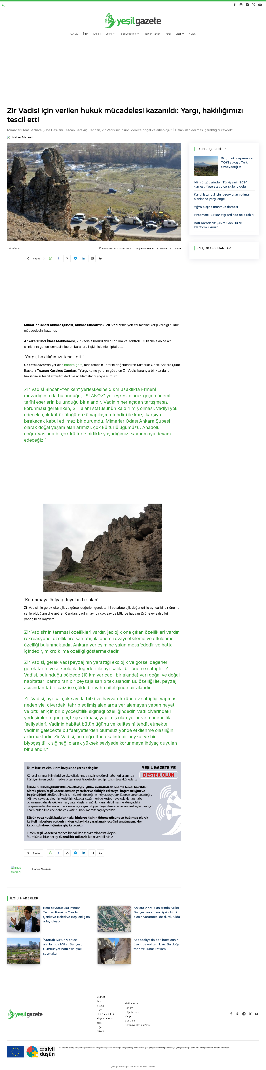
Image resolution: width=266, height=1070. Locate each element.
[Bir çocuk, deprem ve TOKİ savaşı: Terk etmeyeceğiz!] (206, 166)
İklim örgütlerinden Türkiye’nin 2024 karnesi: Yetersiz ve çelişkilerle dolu (220, 184)
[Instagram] (241, 5)
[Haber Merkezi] (9, 137)
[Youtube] (260, 5)
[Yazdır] (100, 258)
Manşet (164, 248)
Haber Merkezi (22, 137)
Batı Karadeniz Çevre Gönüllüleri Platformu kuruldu (218, 225)
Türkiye (177, 248)
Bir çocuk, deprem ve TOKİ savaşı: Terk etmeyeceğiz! (236, 162)
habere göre (73, 365)
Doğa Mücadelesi (145, 248)
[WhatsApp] (50, 258)
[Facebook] (234, 5)
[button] (3, 5)
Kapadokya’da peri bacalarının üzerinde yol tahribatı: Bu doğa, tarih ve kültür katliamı (157, 944)
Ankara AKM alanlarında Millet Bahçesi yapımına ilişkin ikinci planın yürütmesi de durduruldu (157, 912)
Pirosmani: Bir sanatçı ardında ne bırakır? (224, 215)
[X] (254, 5)
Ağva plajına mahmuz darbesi (216, 207)
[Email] (92, 258)
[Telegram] (247, 5)
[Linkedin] (83, 258)
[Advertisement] (133, 66)
